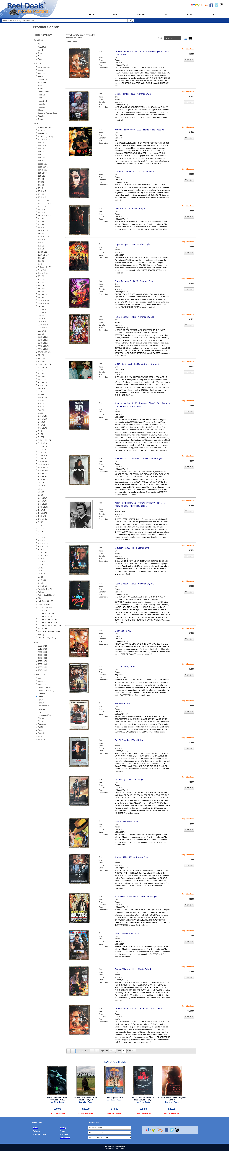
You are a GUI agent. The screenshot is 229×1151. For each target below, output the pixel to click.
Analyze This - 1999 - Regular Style (131, 857)
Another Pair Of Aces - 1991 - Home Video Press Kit (139, 130)
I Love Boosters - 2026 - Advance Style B (134, 317)
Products (140, 15)
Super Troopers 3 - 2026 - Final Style (132, 244)
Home (92, 15)
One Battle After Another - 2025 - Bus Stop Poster (138, 1008)
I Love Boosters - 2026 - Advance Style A (134, 584)
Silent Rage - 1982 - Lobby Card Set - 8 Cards (137, 364)
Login (213, 15)
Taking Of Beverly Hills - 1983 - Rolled (133, 969)
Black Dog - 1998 (123, 631)
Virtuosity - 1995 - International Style (132, 548)
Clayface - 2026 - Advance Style (130, 208)
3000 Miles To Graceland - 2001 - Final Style (136, 896)
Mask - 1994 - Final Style (126, 821)
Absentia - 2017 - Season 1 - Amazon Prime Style (138, 458)
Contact (188, 15)
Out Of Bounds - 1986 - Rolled (129, 740)
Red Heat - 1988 (122, 703)
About (116, 15)
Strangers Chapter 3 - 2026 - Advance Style (135, 171)
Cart (165, 15)
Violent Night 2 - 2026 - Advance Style (133, 94)
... (88, 1051)
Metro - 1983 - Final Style (127, 933)
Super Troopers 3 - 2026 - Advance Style (134, 281)
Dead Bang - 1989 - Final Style (129, 779)
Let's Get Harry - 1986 (125, 666)
